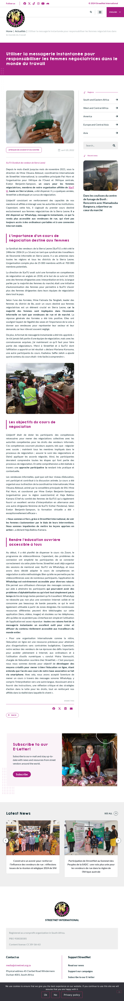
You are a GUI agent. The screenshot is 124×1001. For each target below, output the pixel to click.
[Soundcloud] (47, 3)
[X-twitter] (29, 3)
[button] (90, 12)
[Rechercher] (114, 145)
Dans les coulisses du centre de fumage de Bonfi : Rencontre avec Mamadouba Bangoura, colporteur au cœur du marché (100, 203)
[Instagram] (38, 3)
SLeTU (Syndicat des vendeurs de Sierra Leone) (25, 162)
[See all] (116, 813)
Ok (45, 994)
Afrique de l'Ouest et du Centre (23, 150)
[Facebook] (25, 3)
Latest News (18, 813)
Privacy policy (72, 994)
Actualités (20, 31)
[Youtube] (43, 3)
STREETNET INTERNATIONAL (62, 920)
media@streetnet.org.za (18, 965)
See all (108, 813)
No (55, 994)
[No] (119, 991)
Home (9, 31)
